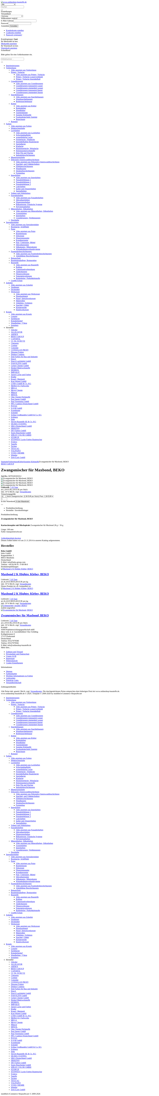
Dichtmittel (15, 289)
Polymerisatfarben (23, 207)
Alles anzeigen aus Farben (21, 126)
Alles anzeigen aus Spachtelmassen (29, 97)
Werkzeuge (15, 292)
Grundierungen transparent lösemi (29, 90)
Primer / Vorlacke (18, 72)
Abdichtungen (21, 272)
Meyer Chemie (17, 390)
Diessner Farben (17, 352)
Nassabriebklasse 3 (23, 184)
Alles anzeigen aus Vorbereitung (23, 70)
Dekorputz (20, 236)
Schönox (14, 417)
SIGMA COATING (19, 424)
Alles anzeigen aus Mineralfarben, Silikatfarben (34, 211)
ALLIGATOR (16, 332)
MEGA (14, 388)
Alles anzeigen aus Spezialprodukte (25, 225)
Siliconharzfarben (23, 200)
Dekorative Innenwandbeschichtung (25, 160)
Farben (8, 124)
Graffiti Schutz (16, 281)
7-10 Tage (14, 487)
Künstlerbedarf (17, 321)
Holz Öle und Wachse (24, 153)
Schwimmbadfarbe (23, 135)
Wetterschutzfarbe (18, 128)
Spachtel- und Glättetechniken (28, 164)
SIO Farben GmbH (18, 431)
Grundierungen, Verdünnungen (28, 218)
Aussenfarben (21, 213)
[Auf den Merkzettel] (2, 504)
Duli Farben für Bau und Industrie (24, 357)
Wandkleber (20, 110)
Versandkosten (25, 492)
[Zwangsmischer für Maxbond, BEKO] (17, 610)
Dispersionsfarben (23, 202)
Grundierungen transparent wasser (29, 86)
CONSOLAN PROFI (19, 350)
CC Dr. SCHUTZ (18, 341)
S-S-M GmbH (16, 408)
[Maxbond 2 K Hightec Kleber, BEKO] (17, 569)
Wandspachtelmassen (24, 99)
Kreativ (9, 312)
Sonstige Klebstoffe (23, 115)
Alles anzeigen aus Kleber (26, 106)
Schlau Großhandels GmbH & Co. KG (26, 415)
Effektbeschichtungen (24, 166)
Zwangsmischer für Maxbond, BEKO (25, 615)
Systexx (14, 442)
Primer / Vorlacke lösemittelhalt (28, 79)
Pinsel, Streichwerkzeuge (26, 298)
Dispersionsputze (22, 238)
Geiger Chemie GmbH (20, 366)
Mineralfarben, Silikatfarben (22, 209)
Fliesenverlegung (22, 274)
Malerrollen (20, 301)
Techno (14, 446)
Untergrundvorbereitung (25, 269)
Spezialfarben (21, 191)
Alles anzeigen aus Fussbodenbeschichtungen (34, 254)
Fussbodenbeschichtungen (21, 251)
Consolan (14, 348)
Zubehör (9, 283)
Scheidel (14, 413)
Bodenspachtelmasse (24, 101)
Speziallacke (21, 144)
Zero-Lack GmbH (18, 457)
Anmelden (13, 26)
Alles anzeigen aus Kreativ (21, 314)
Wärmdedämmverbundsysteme (28, 249)
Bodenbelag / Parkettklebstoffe (28, 278)
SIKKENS (15, 428)
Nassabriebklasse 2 (23, 182)
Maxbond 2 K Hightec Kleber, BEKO (25, 574)
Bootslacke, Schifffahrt (20, 227)
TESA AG (15, 448)
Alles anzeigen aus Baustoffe (27, 265)
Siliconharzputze (22, 245)
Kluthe (13, 377)
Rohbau (19, 267)
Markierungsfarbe (18, 157)
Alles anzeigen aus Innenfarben (28, 178)
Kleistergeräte (21, 307)
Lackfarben (15, 130)
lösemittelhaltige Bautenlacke (27, 142)
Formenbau (20, 173)
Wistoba (14, 455)
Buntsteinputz (21, 233)
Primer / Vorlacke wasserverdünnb (29, 77)
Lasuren (14, 316)
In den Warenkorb (22, 501)
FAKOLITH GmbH (19, 363)
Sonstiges (14, 325)
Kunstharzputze (22, 240)
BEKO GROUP (17, 336)
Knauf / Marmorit (18, 379)
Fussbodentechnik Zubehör (26, 117)
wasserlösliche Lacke (24, 137)
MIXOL (14, 395)
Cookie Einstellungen (14, 663)
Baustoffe (15, 263)
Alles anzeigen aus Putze (25, 231)
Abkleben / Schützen (24, 303)
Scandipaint (15, 410)
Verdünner (15, 287)
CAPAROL (15, 339)
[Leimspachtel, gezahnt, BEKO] (14, 606)
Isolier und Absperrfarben (26, 189)
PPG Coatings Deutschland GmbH (24, 404)
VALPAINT (16, 451)
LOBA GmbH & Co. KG (21, 383)
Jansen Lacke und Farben (21, 375)
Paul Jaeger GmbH (18, 399)
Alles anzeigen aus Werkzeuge (28, 294)
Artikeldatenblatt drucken (11, 538)
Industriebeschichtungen (25, 155)
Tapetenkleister (22, 113)
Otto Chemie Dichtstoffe (20, 397)
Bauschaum (20, 119)
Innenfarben (15, 175)
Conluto (14, 345)
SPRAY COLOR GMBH (21, 435)
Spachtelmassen (17, 95)
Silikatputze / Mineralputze (26, 247)
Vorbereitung (11, 68)
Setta (13, 419)
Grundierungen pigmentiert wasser (29, 88)
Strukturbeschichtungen (25, 171)
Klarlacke (19, 146)
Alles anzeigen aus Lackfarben (28, 133)
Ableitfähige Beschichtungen (27, 256)
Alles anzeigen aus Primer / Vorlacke (30, 75)
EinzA (13, 359)
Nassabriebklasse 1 (23, 180)
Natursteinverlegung (24, 276)
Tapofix (14, 444)
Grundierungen (17, 81)
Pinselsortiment (22, 296)
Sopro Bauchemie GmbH (21, 433)
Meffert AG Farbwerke (20, 386)
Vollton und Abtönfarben (20, 193)
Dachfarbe (15, 220)
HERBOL (15, 370)
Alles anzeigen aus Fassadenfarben (29, 198)
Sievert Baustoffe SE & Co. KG (23, 422)
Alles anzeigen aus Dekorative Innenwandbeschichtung (37, 162)
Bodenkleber (21, 108)
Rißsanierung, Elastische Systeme (29, 204)
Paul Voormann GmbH (20, 401)
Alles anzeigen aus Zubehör (22, 285)
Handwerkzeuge (22, 310)
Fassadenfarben (17, 195)
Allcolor (14, 330)
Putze (13, 229)
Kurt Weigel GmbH (18, 381)
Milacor (14, 392)
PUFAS (14, 406)
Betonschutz (16, 258)
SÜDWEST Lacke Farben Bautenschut (26, 439)
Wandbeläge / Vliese (19, 323)
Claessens (15, 343)
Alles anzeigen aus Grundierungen (29, 83)
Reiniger (14, 122)
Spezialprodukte (12, 222)
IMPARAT (15, 372)
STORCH (15, 437)
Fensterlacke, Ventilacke (25, 139)
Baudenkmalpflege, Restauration (24, 260)
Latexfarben (20, 186)
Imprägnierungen (12, 66)
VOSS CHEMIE (17, 453)
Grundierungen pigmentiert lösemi (29, 92)
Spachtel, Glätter (22, 305)
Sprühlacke (15, 319)
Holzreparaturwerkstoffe (25, 151)
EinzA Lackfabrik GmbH (21, 361)
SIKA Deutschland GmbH (21, 426)
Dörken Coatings (17, 354)
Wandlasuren (21, 169)
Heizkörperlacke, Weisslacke (27, 148)
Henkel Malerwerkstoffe (20, 368)
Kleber (13, 104)
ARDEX (14, 334)
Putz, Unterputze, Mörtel (25, 242)
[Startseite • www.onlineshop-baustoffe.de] (14, 2)
